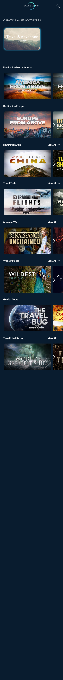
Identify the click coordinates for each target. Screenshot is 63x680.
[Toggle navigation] (5, 6)
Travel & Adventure (22, 37)
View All (52, 145)
